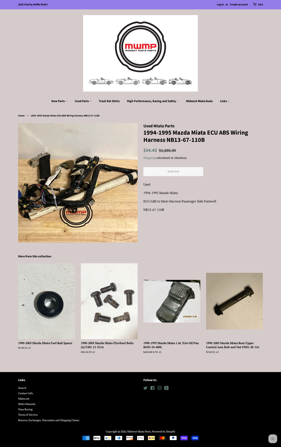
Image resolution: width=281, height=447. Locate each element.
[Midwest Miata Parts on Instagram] (159, 388)
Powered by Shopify (163, 431)
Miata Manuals (26, 404)
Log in (220, 5)
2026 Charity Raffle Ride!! (33, 5)
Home (21, 115)
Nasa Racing (25, 409)
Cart (260, 5)
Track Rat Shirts (109, 101)
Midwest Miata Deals (199, 101)
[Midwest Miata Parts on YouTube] (166, 388)
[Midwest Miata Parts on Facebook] (152, 388)
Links (224, 101)
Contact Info (25, 393)
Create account (239, 5)
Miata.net (23, 398)
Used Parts (82, 101)
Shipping (149, 158)
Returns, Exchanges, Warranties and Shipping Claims (48, 420)
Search (22, 388)
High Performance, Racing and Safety (152, 101)
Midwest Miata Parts (139, 431)
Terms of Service (28, 414)
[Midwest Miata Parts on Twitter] (145, 388)
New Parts (58, 101)
